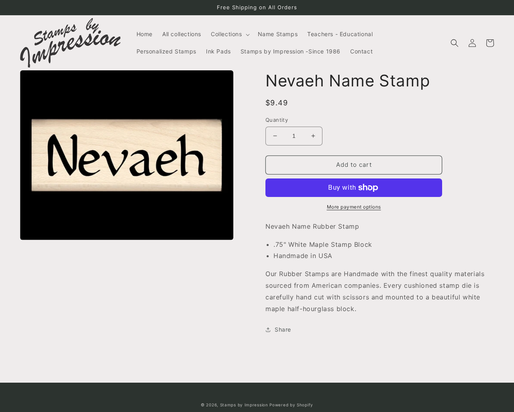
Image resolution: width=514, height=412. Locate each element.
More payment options (354, 207)
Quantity (276, 120)
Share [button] (283, 329)
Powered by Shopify (291, 404)
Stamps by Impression (244, 404)
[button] (229, 34)
